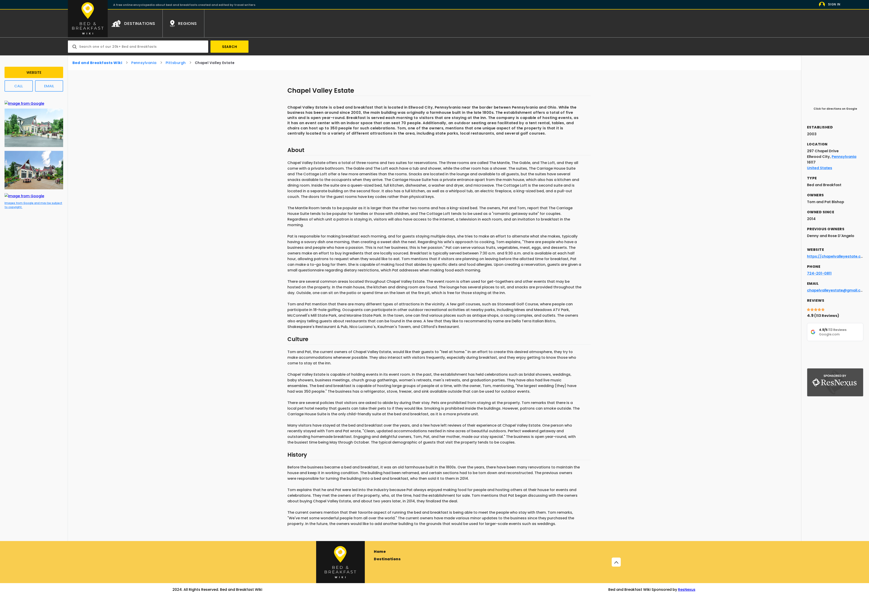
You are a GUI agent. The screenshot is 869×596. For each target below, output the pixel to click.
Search (229, 46)
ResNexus (686, 589)
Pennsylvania (144, 62)
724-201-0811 (819, 273)
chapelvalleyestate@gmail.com (837, 290)
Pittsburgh (176, 62)
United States (819, 168)
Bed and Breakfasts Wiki (97, 62)
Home (380, 551)
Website (33, 72)
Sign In (834, 4)
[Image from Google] (24, 103)
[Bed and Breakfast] (340, 562)
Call (18, 86)
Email (49, 86)
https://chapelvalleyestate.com (837, 256)
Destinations (387, 559)
